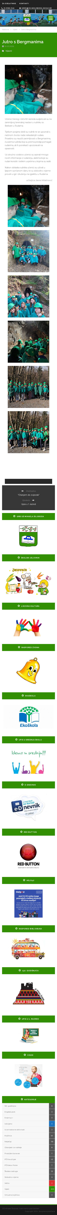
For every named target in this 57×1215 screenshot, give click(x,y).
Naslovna (5, 30)
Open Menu (51, 18)
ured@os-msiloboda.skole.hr (37, 8)
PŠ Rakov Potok (11, 1165)
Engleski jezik (10, 1112)
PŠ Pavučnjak (10, 1159)
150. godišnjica (10, 1106)
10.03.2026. (10, 46)
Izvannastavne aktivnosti (15, 1130)
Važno (7, 1183)
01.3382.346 (9, 8)
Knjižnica (8, 1136)
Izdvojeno (8, 1124)
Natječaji (8, 1141)
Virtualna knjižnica (12, 1195)
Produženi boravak (12, 1153)
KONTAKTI (24, 3)
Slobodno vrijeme (11, 1177)
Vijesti (15, 30)
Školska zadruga (11, 1171)
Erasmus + (9, 1118)
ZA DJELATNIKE (9, 3)
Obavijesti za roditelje (13, 1147)
